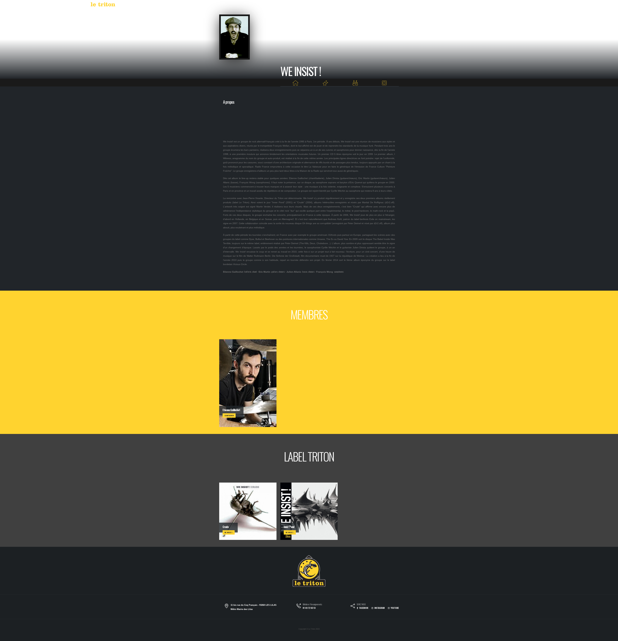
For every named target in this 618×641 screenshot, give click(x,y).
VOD (518, 5)
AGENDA (494, 5)
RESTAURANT (532, 5)
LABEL (508, 5)
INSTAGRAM (379, 607)
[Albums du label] (384, 83)
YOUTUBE (394, 607)
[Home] (295, 83)
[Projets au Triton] (325, 83)
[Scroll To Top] (612, 637)
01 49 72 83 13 (309, 607)
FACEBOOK (363, 607)
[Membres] (355, 83)
